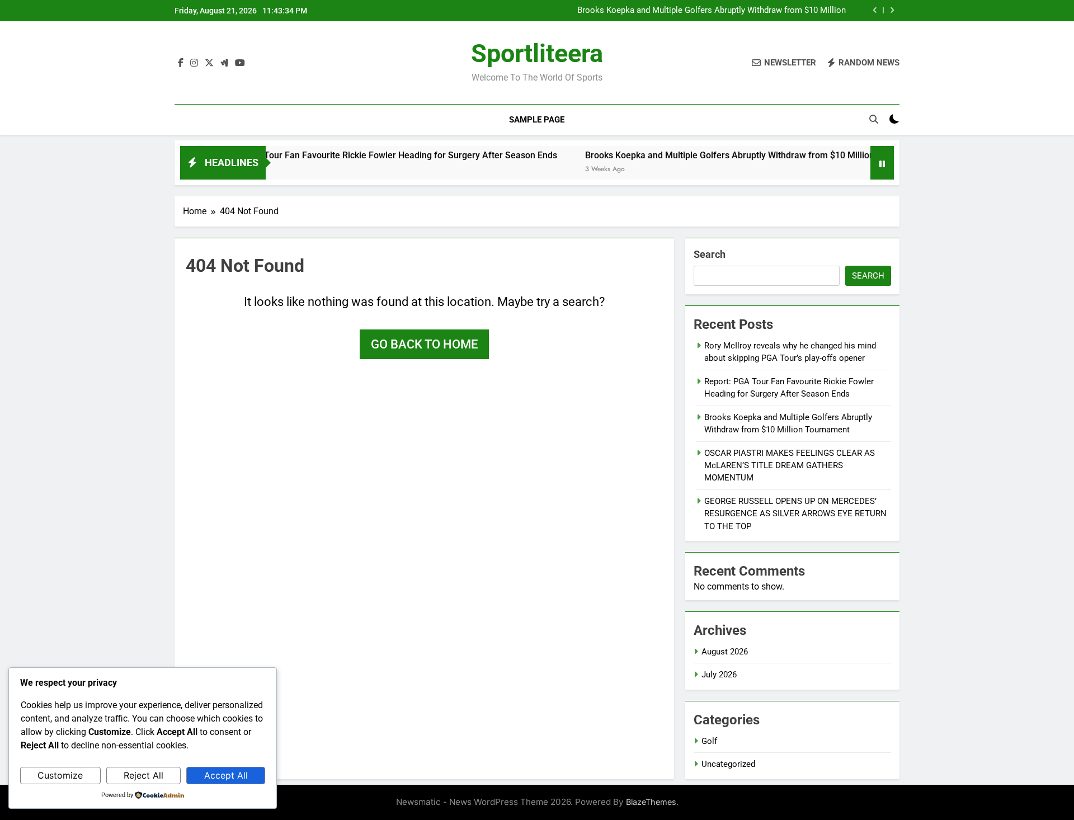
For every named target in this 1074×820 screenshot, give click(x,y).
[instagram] (194, 63)
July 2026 (719, 675)
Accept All (226, 775)
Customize (60, 775)
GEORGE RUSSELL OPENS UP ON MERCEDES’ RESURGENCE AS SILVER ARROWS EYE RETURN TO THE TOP (795, 513)
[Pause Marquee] (882, 163)
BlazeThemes (651, 802)
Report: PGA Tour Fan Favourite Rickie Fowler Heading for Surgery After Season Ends (360, 155)
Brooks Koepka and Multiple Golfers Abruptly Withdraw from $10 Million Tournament (711, 10)
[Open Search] (873, 119)
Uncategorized (728, 764)
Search (710, 254)
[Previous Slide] (875, 10)
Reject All (143, 775)
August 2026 (724, 652)
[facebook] (181, 63)
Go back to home (424, 344)
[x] (209, 63)
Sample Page (536, 120)
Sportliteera (537, 53)
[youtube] (240, 63)
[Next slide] (891, 10)
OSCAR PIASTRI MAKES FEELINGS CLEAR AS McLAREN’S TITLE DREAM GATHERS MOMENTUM (789, 465)
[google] (224, 63)
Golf (709, 741)
